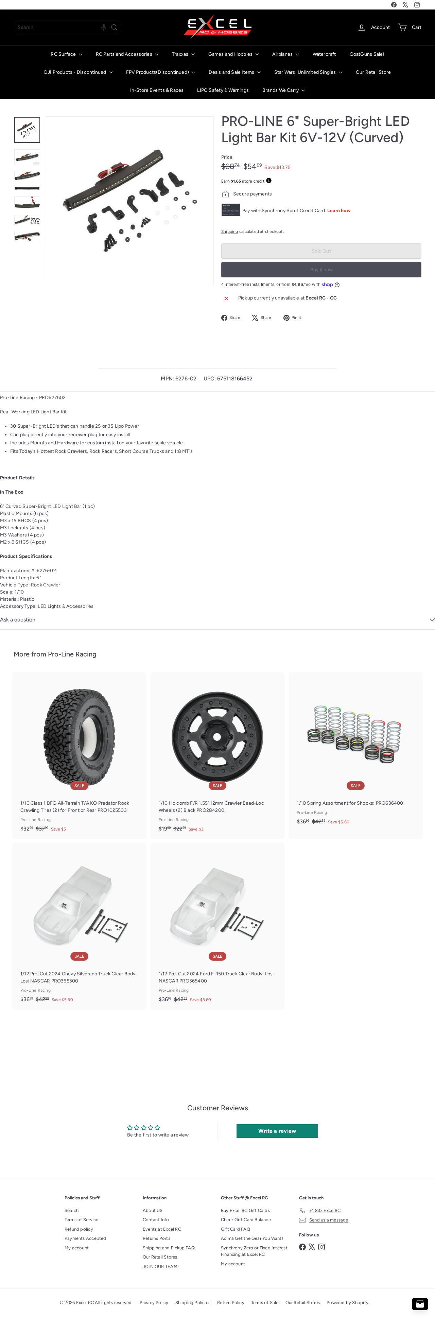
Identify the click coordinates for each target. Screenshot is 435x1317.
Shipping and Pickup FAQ (169, 1247)
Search (72, 1210)
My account (77, 1247)
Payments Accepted (85, 1238)
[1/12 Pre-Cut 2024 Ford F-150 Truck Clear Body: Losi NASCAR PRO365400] (217, 926)
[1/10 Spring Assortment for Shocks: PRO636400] (355, 752)
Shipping (229, 231)
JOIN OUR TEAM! (161, 1266)
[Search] (114, 27)
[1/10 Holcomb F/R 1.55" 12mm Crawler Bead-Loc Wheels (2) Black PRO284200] (217, 755)
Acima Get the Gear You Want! (252, 1238)
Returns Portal (157, 1238)
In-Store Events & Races (157, 90)
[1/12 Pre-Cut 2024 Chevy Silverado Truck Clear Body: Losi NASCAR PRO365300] (79, 926)
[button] (103, 27)
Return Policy (230, 1302)
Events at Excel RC (162, 1229)
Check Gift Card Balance (246, 1219)
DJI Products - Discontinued (75, 72)
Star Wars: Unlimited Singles (305, 72)
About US (153, 1210)
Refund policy (79, 1229)
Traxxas (181, 54)
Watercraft (324, 54)
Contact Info (156, 1219)
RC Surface (64, 54)
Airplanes (283, 54)
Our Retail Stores (160, 1257)
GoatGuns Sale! (367, 54)
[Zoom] (129, 200)
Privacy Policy (154, 1302)
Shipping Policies (193, 1302)
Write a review (277, 1131)
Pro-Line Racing (72, 654)
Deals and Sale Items (232, 72)
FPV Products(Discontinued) (158, 72)
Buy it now (321, 270)
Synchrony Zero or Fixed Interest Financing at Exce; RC (254, 1251)
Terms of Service (81, 1219)
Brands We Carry (281, 90)
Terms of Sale (265, 1302)
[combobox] (68, 27)
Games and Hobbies (231, 54)
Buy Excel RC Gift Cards (245, 1210)
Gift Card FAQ (235, 1229)
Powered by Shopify (347, 1302)
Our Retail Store (373, 72)
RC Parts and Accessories (124, 54)
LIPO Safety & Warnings (223, 90)
